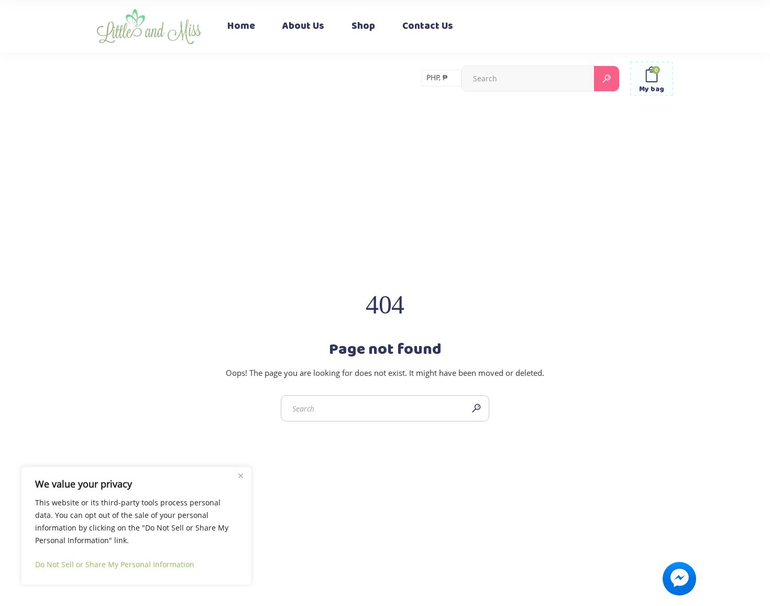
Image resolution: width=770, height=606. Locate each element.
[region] (136, 526)
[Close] (240, 475)
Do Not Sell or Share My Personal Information (114, 564)
